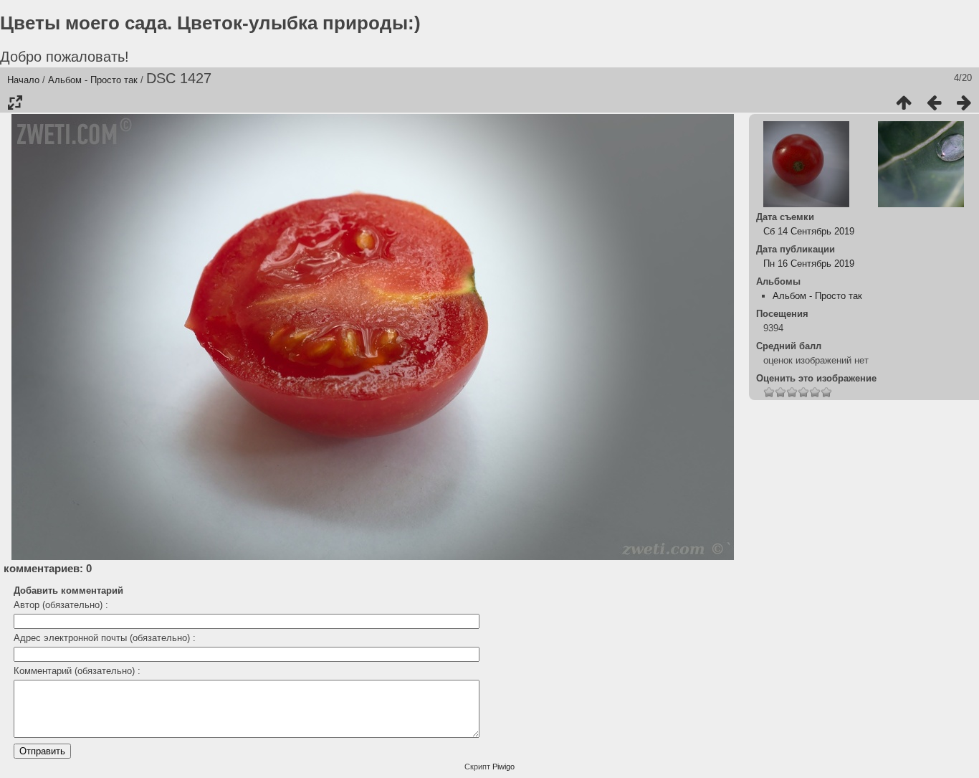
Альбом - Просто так (93, 80)
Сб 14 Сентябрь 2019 (808, 231)
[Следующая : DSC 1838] (964, 102)
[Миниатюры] (904, 102)
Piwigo (503, 766)
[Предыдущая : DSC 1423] (934, 102)
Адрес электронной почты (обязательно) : (105, 637)
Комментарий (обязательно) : (77, 670)
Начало (23, 80)
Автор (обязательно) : (61, 604)
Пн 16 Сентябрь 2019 (808, 263)
